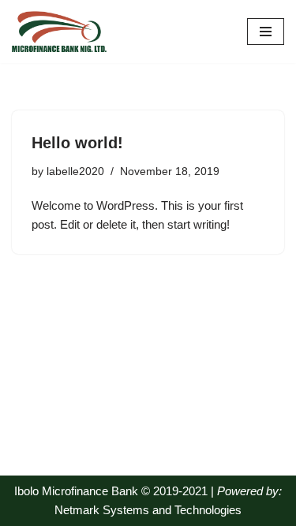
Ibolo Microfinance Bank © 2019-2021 (112, 491)
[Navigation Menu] (265, 31)
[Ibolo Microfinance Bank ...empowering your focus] (59, 31)
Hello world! (77, 142)
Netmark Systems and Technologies (148, 510)
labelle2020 (75, 171)
